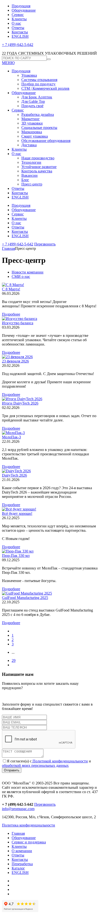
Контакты (20, 32)
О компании (22, 851)
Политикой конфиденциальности (60, 761)
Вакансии (29, 175)
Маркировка (31, 132)
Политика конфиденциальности (28, 825)
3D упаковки (32, 123)
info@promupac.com (18, 809)
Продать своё (32, 106)
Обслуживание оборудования (45, 141)
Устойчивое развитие (39, 167)
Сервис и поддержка (29, 842)
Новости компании (27, 272)
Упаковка (29, 75)
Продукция (21, 6)
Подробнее (11, 314)
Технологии (31, 162)
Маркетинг (30, 119)
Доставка (29, 145)
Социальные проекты (39, 127)
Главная (8, 248)
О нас (16, 23)
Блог (25, 180)
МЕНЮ (8, 63)
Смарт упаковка (34, 136)
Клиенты (19, 19)
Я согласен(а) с (19, 761)
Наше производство (37, 158)
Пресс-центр (31, 184)
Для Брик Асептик (36, 97)
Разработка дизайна (37, 114)
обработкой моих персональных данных (35, 765)
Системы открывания (39, 80)
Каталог (18, 868)
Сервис (18, 15)
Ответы (18, 28)
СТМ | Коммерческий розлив (45, 88)
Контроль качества (36, 171)
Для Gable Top (33, 101)
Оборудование (24, 10)
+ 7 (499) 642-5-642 (17, 45)
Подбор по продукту (38, 84)
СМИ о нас (21, 276)
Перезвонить (45, 244)
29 (14, 660)
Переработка (22, 864)
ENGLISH (20, 36)
